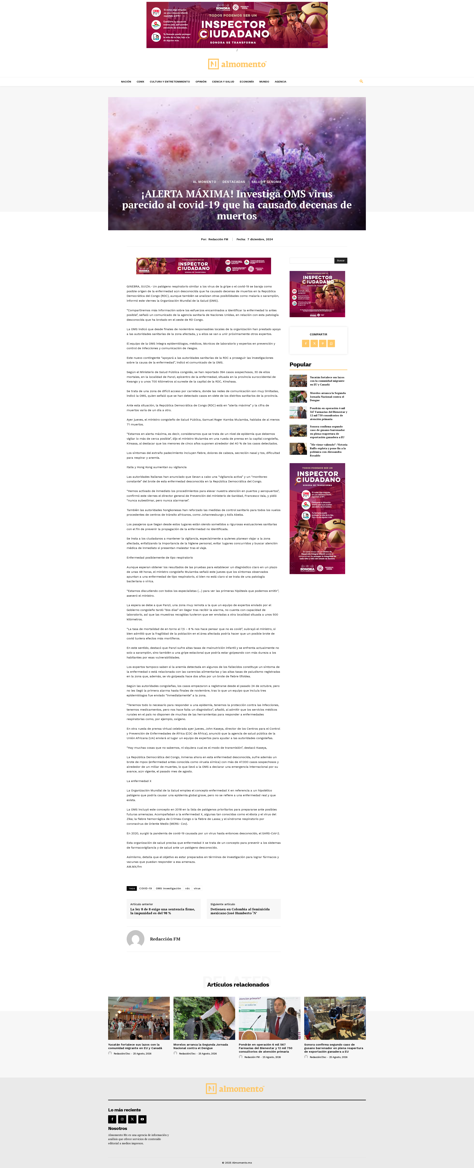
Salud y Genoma (266, 181)
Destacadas (234, 181)
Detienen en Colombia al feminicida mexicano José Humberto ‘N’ (240, 911)
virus (197, 888)
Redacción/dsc (122, 1053)
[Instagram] (122, 1119)
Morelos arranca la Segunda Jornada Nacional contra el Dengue (328, 396)
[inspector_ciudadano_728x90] (203, 273)
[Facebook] (305, 343)
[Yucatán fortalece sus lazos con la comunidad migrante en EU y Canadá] (298, 381)
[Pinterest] (322, 343)
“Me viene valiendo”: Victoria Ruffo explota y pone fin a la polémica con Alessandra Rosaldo (328, 450)
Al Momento (204, 181)
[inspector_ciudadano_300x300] (317, 316)
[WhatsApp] (331, 343)
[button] (337, 81)
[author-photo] (110, 1053)
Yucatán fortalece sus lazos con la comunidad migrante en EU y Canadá (327, 380)
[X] (314, 343)
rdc (187, 888)
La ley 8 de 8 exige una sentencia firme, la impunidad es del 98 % (162, 911)
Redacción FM (218, 239)
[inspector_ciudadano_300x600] (317, 573)
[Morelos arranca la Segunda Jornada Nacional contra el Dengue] (298, 397)
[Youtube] (142, 1119)
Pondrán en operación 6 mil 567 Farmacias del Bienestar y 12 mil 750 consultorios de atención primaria (328, 413)
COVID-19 (145, 888)
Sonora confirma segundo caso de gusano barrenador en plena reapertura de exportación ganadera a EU (327, 432)
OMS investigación (168, 888)
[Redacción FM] (135, 939)
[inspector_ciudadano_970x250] (237, 25)
